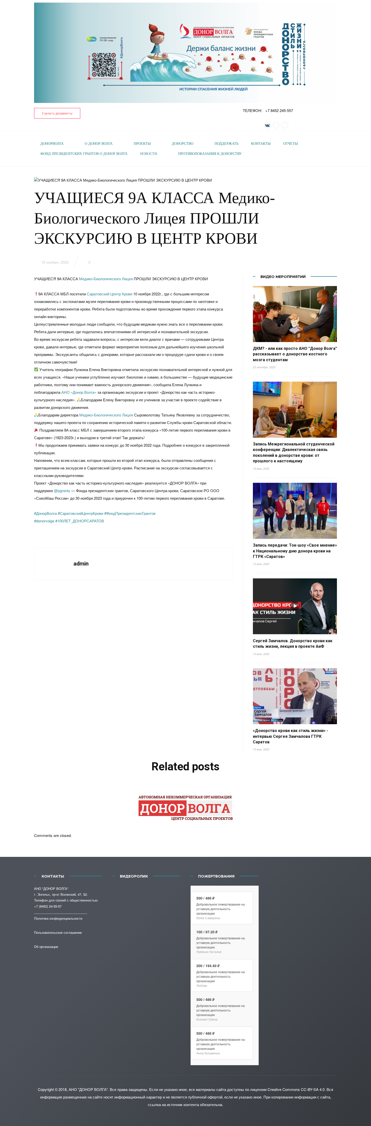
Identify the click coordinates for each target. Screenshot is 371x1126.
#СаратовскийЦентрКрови (80, 513)
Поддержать (226, 144)
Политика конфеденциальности (58, 918)
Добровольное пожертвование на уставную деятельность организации (220, 908)
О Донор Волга (99, 144)
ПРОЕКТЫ (142, 144)
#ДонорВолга (45, 513)
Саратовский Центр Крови (109, 293)
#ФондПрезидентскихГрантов (129, 513)
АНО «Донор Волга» (78, 392)
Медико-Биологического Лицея (106, 278)
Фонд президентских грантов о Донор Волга (83, 154)
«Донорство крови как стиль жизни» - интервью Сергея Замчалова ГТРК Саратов (290, 736)
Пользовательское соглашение (58, 932)
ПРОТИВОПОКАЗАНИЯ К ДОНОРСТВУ (210, 154)
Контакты (261, 144)
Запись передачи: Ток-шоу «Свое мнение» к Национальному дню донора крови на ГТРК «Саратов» (295, 551)
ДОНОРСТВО (182, 144)
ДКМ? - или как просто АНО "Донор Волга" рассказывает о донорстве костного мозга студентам (295, 354)
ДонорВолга (52, 144)
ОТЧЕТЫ (290, 144)
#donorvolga (44, 520)
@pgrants (62, 490)
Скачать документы (57, 113)
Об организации (46, 946)
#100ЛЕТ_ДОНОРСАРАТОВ (79, 520)
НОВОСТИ (148, 154)
